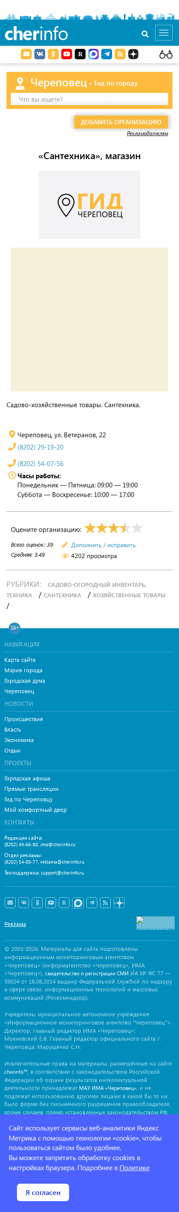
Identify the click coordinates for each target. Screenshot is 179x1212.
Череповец (19, 691)
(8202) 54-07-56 (40, 463)
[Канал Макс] (93, 55)
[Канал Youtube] (66, 54)
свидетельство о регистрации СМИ (87, 973)
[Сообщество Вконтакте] (23, 903)
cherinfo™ (15, 1072)
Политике (134, 1167)
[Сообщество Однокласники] (53, 54)
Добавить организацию (121, 122)
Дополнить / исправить (103, 545)
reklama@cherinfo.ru (62, 862)
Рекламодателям (147, 132)
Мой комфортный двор (35, 809)
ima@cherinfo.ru (57, 844)
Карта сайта (20, 659)
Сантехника (62, 595)
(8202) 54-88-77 (21, 862)
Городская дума (24, 680)
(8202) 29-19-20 (40, 447)
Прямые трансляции (31, 788)
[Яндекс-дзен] (118, 903)
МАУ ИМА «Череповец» (107, 1088)
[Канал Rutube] (80, 54)
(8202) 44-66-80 (21, 844)
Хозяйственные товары (129, 595)
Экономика (19, 739)
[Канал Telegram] (91, 903)
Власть (12, 729)
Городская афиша (27, 778)
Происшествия (23, 718)
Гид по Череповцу (28, 799)
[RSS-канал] (105, 903)
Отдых (12, 750)
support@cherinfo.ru (62, 872)
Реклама (15, 923)
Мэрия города (23, 670)
